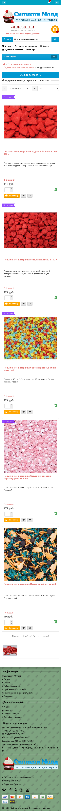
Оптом (46, 46)
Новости (7, 710)
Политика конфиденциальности (18, 693)
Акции (8, 46)
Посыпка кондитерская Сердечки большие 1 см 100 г (30, 152)
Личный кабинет (11, 713)
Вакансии (8, 696)
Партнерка (31, 50)
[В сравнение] (29, 196)
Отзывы (7, 682)
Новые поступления (27, 46)
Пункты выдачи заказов (15, 689)
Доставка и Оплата (14, 50)
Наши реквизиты (12, 781)
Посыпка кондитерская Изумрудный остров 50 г (30, 585)
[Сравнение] (52, 2)
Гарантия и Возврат (12, 784)
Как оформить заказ (13, 717)
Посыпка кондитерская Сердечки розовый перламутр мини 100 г (27, 477)
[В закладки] (23, 196)
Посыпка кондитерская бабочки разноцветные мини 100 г (30, 368)
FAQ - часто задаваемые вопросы (19, 777)
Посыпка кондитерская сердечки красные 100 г (30, 259)
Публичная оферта (12, 686)
